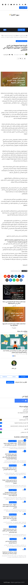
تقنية (13, 429)
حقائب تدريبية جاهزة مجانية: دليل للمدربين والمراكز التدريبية (16, 351)
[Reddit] (5, 276)
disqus (14, 377)
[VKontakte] (21, 280)
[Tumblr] (12, 276)
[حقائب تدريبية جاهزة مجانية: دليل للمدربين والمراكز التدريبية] (14, 341)
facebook (5, 377)
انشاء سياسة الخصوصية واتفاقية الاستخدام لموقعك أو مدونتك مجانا (10, 493)
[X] (19, 276)
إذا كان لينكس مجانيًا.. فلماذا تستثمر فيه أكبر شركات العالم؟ (9, 481)
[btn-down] (18, 59)
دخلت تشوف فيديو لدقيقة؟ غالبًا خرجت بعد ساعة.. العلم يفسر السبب (10, 518)
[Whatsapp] (14, 280)
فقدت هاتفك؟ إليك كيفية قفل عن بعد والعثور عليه (10, 444)
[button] (23, 7)
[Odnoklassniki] (17, 280)
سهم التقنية (7, 582)
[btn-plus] (22, 59)
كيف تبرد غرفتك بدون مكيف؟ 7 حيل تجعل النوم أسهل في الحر (9, 469)
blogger (23, 377)
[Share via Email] (7, 280)
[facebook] (25, 4)
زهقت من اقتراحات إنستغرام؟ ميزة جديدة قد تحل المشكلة (9, 553)
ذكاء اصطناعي (13, 432)
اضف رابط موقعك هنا (22, 413)
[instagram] (8, 4)
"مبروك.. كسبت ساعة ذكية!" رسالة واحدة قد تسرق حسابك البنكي (10, 506)
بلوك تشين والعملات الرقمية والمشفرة (13, 426)
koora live (26, 411)
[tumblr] (20, 4)
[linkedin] (17, 4)
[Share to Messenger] (10, 280)
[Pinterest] (8, 276)
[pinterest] (5, 4)
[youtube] (11, 4)
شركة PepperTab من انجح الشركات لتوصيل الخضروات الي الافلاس (14, 37)
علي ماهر (14, 368)
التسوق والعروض (13, 420)
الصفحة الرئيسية (22, 35)
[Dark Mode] (5, 30)
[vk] (3, 4)
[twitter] (14, 4)
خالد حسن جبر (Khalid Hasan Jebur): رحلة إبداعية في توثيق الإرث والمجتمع (9, 530)
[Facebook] (22, 276)
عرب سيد (25, 410)
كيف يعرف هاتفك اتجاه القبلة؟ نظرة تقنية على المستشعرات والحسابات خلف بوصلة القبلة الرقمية (9, 456)
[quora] (22, 4)
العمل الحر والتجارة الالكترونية (10, 35)
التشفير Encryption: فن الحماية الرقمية (11, 542)
